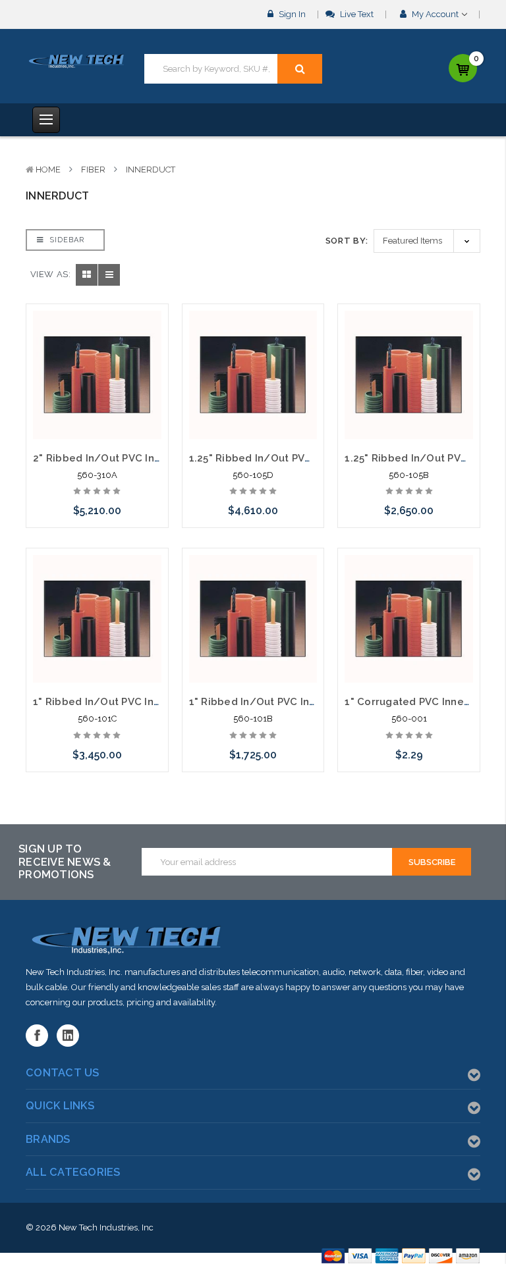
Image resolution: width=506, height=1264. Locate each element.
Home (48, 169)
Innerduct (150, 169)
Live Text (356, 14)
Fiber (93, 169)
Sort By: (346, 241)
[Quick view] (97, 344)
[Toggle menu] (46, 120)
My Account (435, 14)
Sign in (291, 14)
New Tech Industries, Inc (106, 1227)
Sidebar (65, 240)
